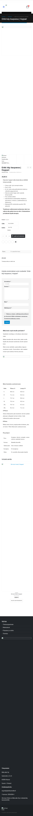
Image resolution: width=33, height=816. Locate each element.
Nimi (6, 302)
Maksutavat (6, 627)
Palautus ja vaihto (8, 630)
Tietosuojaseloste (8, 624)
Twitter (6, 242)
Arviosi (6, 286)
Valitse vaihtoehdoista (16, 600)
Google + (12, 242)
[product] (16, 527)
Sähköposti (8, 308)
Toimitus (5, 633)
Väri (3, 223)
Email (15, 242)
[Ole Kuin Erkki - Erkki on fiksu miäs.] (14, 6)
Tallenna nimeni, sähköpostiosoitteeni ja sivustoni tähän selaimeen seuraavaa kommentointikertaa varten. (16, 316)
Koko (3, 227)
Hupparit (7, 219)
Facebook (3, 242)
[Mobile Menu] (4, 6)
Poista (9, 230)
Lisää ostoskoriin (19, 236)
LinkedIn (9, 242)
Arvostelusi (7, 281)
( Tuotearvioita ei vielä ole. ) (15, 172)
